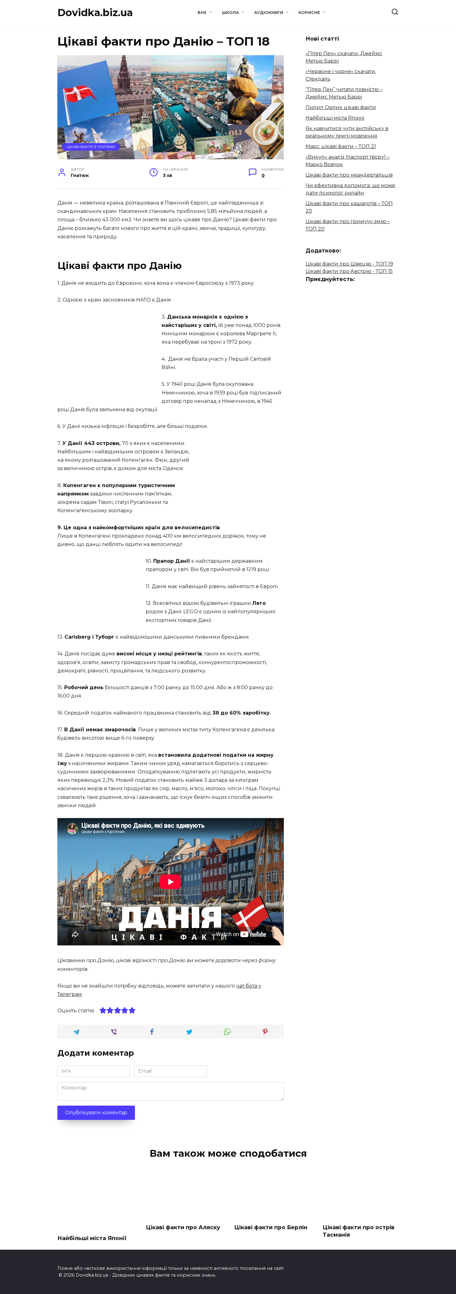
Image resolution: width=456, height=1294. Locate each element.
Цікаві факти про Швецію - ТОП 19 (349, 264)
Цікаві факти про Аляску (183, 1227)
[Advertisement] (109, 356)
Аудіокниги (268, 12)
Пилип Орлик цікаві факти (341, 107)
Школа (230, 12)
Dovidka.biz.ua (95, 13)
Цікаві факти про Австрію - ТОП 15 (349, 271)
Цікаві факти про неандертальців (349, 175)
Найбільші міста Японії (335, 118)
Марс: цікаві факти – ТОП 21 (341, 146)
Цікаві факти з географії (91, 147)
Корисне (309, 12)
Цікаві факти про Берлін (270, 1227)
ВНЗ (202, 12)
